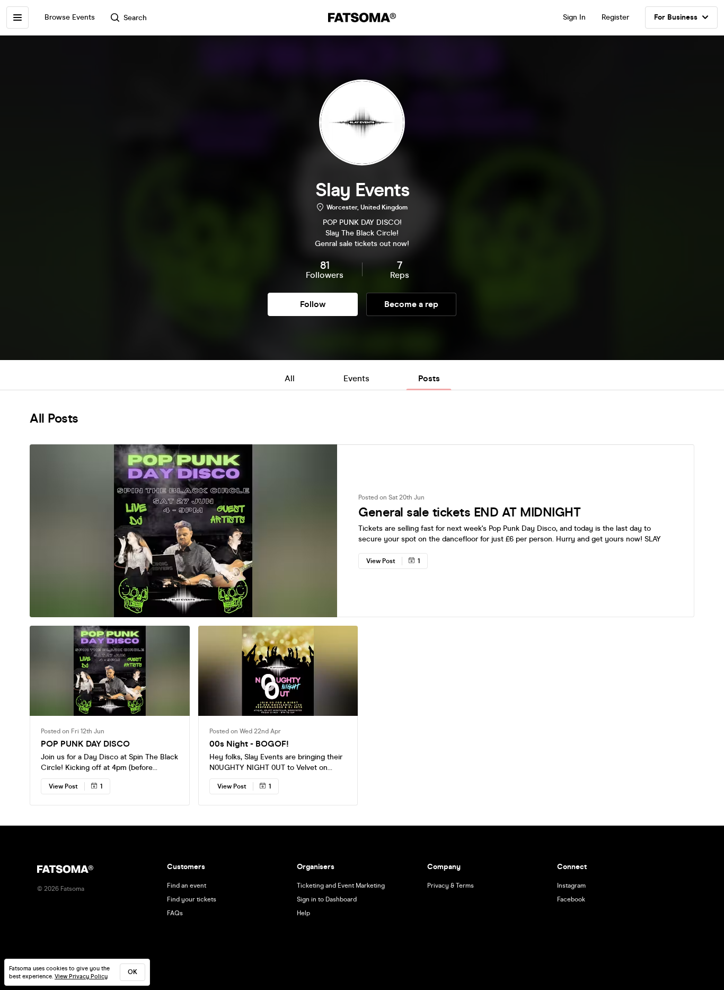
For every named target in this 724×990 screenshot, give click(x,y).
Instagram (571, 885)
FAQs (175, 913)
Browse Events (70, 17)
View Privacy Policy (81, 976)
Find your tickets (191, 899)
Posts (429, 378)
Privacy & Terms (450, 885)
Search (135, 17)
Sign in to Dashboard (327, 899)
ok (132, 972)
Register (615, 17)
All (290, 378)
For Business (675, 17)
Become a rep (411, 304)
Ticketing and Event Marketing (341, 885)
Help (303, 913)
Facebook (571, 899)
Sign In (574, 17)
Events (356, 378)
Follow (312, 304)
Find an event (186, 885)
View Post (380, 561)
